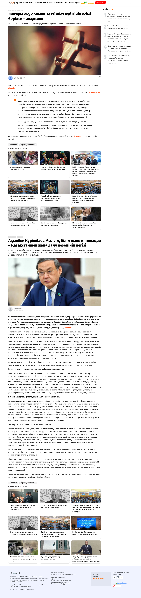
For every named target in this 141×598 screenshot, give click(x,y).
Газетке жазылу (101, 3)
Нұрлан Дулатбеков (28, 145)
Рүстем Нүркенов (19, 77)
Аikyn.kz (11, 88)
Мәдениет (19, 10)
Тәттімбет (13, 145)
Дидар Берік (18, 308)
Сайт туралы (95, 574)
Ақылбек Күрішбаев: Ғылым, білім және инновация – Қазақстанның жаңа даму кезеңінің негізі (54, 243)
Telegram (77, 136)
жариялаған (94, 92)
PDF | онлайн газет (98, 578)
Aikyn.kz (68, 327)
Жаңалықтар (12, 10)
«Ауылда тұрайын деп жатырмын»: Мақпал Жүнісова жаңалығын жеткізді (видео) (118, 16)
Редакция (95, 576)
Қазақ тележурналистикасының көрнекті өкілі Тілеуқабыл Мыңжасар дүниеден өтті (119, 48)
